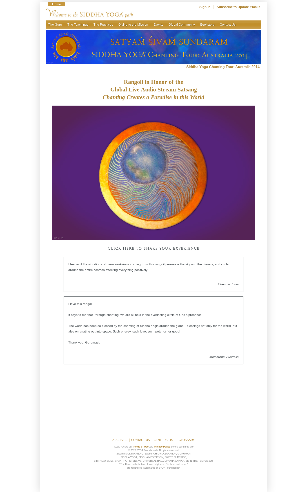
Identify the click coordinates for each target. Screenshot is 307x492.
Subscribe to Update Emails (238, 7)
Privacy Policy (162, 446)
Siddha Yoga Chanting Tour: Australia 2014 (223, 67)
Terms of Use (141, 446)
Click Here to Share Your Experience (153, 248)
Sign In (204, 7)
